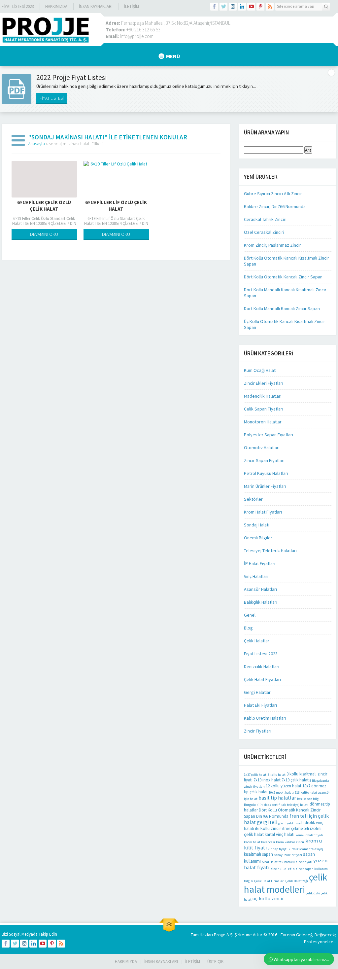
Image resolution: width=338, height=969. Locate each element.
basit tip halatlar (277, 798)
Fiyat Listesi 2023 (18, 6)
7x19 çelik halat (295, 780)
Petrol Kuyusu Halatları (266, 473)
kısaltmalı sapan (258, 854)
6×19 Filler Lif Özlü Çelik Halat (116, 205)
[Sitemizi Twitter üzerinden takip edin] (223, 7)
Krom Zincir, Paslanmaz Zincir (272, 245)
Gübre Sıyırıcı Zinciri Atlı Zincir (273, 194)
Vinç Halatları (256, 576)
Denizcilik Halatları (261, 666)
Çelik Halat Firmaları (269, 881)
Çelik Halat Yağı (297, 881)
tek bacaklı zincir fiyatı (295, 862)
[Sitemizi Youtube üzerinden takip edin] (251, 7)
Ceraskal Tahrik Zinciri (265, 219)
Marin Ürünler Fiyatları (265, 486)
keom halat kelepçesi (259, 842)
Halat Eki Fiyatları (260, 705)
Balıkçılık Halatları (260, 602)
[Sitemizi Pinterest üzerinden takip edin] (260, 7)
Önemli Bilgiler (258, 538)
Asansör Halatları (260, 589)
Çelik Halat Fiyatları (262, 679)
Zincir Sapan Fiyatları (264, 460)
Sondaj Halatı (256, 525)
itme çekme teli (295, 828)
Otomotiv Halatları (262, 447)
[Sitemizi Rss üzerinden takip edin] (270, 7)
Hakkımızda (56, 6)
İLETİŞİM (131, 6)
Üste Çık (215, 961)
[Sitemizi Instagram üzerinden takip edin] (233, 7)
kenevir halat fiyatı (309, 835)
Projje (219, 935)
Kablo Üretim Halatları (265, 718)
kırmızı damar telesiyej (305, 849)
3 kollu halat (276, 774)
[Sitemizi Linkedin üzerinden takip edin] (242, 7)
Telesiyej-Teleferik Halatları (270, 551)
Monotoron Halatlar (263, 422)
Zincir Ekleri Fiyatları (263, 383)
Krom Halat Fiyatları (263, 512)
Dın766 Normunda (272, 816)
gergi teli (267, 822)
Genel (249, 615)
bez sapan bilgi (308, 799)
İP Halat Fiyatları (259, 563)
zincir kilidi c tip (282, 869)
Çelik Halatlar (256, 641)
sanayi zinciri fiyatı (288, 855)
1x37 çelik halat (255, 774)
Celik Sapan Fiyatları (263, 409)
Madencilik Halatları (263, 396)
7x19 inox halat (267, 780)
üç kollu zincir (268, 898)
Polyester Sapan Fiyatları (268, 435)
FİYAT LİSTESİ (52, 98)
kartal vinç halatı (279, 834)
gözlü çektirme (289, 823)
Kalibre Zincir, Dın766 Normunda (275, 206)
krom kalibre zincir (290, 842)
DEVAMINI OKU (44, 234)
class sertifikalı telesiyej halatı (286, 805)
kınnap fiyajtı (277, 849)
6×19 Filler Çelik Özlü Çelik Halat (44, 205)
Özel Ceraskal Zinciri (264, 232)
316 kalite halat (306, 792)
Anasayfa (36, 144)
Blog (248, 628)
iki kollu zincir (268, 828)
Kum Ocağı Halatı (260, 370)
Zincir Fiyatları (257, 731)
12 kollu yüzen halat (283, 786)
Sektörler (253, 499)
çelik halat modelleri (285, 883)
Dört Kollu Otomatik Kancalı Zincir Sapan (283, 277)
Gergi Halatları (258, 692)
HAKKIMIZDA (126, 961)
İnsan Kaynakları (96, 6)
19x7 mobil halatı (281, 792)
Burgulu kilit (253, 805)
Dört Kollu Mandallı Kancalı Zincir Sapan (282, 308)
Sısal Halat (270, 862)
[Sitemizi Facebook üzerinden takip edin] (214, 7)
